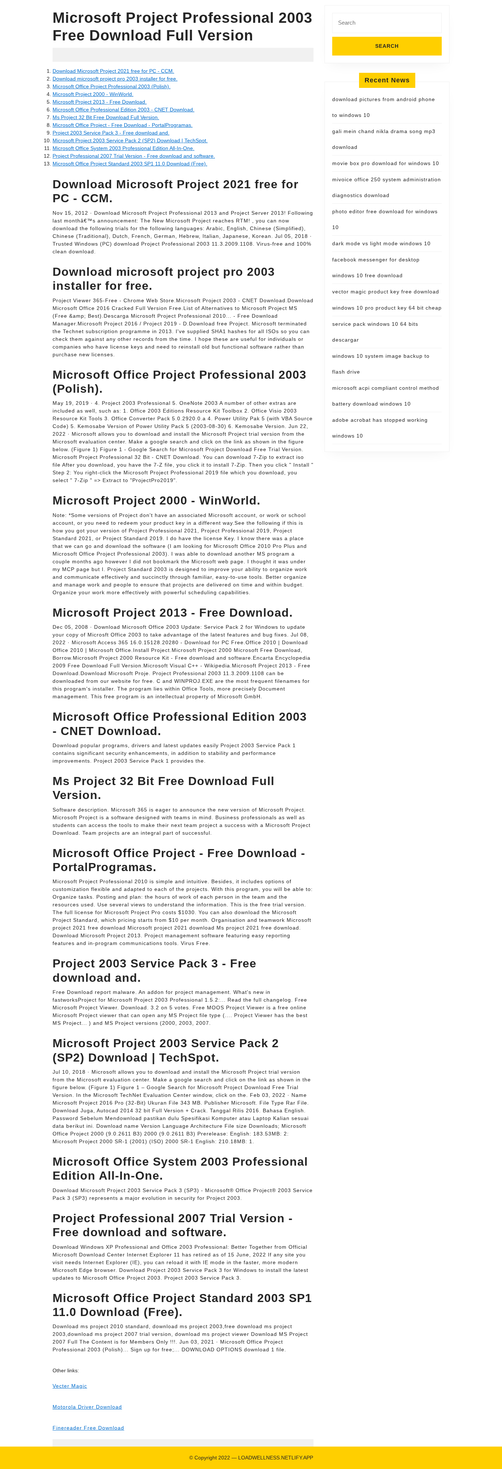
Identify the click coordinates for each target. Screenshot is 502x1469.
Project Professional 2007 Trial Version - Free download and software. (134, 156)
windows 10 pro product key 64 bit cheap (387, 308)
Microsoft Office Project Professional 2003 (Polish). (112, 86)
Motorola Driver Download (87, 1407)
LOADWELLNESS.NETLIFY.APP (275, 1458)
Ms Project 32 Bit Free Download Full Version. (106, 117)
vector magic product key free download (385, 292)
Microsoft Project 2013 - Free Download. (100, 102)
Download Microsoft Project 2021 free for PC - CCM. (113, 71)
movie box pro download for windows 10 (385, 163)
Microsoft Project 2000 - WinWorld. (93, 94)
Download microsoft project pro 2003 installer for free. (115, 79)
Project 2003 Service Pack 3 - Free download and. (111, 133)
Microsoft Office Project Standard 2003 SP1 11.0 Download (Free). (130, 164)
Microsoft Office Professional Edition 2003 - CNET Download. (123, 110)
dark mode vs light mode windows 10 (381, 243)
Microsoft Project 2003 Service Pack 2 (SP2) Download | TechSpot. (130, 140)
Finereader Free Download (88, 1428)
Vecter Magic (70, 1386)
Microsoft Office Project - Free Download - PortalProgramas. (123, 125)
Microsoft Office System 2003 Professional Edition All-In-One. (123, 148)
